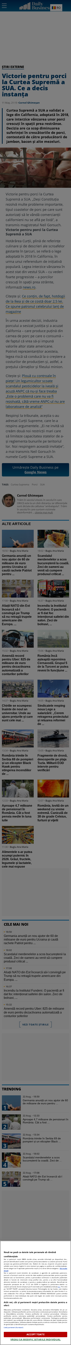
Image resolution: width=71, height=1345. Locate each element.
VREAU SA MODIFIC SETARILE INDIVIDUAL (35, 1339)
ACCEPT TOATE (35, 1334)
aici (59, 1287)
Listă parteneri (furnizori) (13, 1327)
